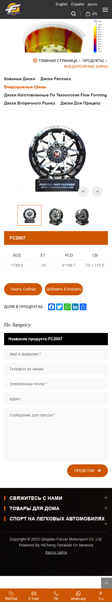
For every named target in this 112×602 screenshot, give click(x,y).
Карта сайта (56, 552)
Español (77, 4)
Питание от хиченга (75, 545)
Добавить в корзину (64, 289)
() (94, 13)
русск (92, 4)
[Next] (97, 191)
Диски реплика (57, 79)
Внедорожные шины (86, 66)
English (61, 4)
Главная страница (58, 60)
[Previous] (83, 191)
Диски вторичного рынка (29, 103)
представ (84, 470)
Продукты (93, 61)
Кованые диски (19, 79)
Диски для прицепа (80, 103)
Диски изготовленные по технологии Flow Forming (55, 95)
